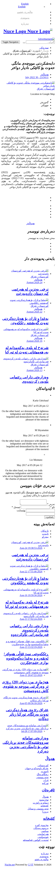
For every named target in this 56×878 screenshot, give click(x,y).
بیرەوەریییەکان (41, 828)
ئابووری (36, 50)
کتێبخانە (45, 805)
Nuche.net (10, 864)
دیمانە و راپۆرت (41, 802)
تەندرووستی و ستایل (38, 808)
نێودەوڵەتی (43, 837)
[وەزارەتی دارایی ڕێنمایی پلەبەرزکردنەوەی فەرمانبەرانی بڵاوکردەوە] (25, 361)
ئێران (46, 780)
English (25, 3)
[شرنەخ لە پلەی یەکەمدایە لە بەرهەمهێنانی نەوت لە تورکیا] (25, 332)
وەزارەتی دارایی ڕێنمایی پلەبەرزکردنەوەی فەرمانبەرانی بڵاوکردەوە (29, 381)
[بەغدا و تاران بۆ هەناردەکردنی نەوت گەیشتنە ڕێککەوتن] (25, 303)
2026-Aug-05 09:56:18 (31, 703)
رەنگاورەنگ (43, 774)
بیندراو (45, 536)
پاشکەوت (50, 517)
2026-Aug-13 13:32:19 (31, 647)
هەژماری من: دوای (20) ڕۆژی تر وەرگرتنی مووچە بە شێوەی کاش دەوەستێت (25, 686)
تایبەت (45, 533)
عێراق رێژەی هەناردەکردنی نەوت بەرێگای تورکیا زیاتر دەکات (27, 714)
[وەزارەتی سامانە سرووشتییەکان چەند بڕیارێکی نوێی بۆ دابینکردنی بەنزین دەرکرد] (25, 728)
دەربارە (25, 23)
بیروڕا (45, 811)
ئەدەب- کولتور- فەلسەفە (36, 840)
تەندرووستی (42, 777)
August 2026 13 (34, 370)
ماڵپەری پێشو (42, 859)
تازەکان (45, 531)
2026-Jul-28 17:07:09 (31, 731)
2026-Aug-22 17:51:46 (31, 571)
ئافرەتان (48, 790)
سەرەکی (44, 47)
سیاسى (45, 831)
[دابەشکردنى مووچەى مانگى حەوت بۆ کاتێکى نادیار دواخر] (28, 85)
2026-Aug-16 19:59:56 (31, 595)
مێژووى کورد (42, 825)
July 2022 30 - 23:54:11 (37, 77)
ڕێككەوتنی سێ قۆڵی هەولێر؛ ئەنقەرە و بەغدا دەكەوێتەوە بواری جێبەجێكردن (26, 658)
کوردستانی (43, 765)
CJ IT (30, 864)
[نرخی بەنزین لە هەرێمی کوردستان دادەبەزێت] (25, 273)
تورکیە (45, 783)
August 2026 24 (34, 282)
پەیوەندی (24, 18)
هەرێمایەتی (43, 834)
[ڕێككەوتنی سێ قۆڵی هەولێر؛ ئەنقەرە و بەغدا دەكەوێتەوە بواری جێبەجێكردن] (25, 644)
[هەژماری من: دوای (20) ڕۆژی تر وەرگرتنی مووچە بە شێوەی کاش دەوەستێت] (25, 672)
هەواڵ (45, 50)
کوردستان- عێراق (22, 50)
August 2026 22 (34, 311)
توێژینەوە (44, 799)
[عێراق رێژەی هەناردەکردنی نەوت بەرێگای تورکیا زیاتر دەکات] (25, 700)
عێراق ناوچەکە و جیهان (37, 768)
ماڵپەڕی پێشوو (25, 12)
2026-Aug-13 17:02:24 (31, 619)
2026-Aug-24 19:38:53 (31, 548)
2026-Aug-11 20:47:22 (31, 675)
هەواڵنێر (44, 74)
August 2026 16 (34, 341)
